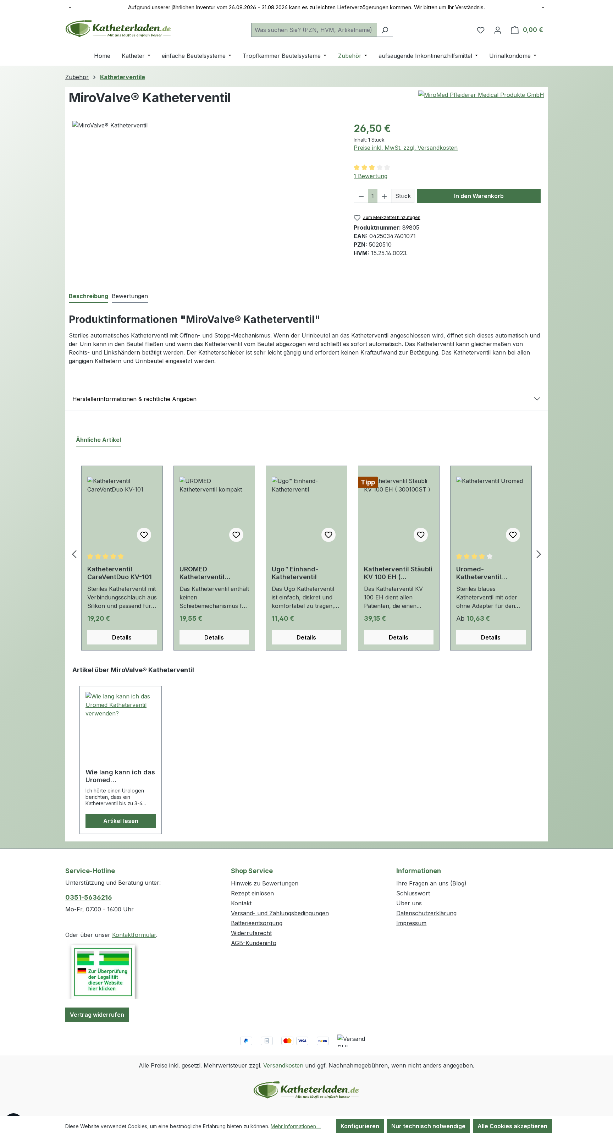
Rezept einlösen (252, 893)
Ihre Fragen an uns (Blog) (431, 883)
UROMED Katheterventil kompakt (202, 573)
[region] (206, 197)
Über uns (409, 903)
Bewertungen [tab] (130, 296)
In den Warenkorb (479, 195)
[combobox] (314, 30)
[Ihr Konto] (497, 30)
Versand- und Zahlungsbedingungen (280, 913)
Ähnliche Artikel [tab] (98, 439)
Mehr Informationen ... (296, 1126)
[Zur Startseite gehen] (118, 28)
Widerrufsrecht (251, 933)
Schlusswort (413, 893)
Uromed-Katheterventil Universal (478, 573)
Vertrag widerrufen (97, 1014)
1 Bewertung (370, 176)
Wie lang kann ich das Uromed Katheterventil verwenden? (120, 776)
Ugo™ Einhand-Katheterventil (295, 573)
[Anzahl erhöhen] (384, 196)
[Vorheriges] (74, 553)
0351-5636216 (88, 897)
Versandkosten (283, 1065)
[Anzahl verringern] (361, 196)
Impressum (411, 923)
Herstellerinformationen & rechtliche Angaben (134, 398)
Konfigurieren (360, 1126)
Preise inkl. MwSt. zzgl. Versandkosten (406, 147)
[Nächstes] (539, 553)
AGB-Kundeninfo (253, 942)
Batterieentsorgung (256, 923)
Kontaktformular (134, 934)
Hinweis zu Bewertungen (264, 883)
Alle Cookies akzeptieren (512, 1126)
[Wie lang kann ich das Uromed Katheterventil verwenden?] (120, 727)
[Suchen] (384, 30)
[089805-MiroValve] (205, 197)
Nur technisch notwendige (428, 1126)
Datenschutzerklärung (426, 913)
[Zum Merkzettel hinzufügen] (144, 535)
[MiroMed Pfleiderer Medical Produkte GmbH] (481, 94)
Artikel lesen (120, 820)
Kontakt (241, 903)
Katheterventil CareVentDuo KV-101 (119, 573)
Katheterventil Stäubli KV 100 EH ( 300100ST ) (398, 573)
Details (122, 637)
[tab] (88, 296)
